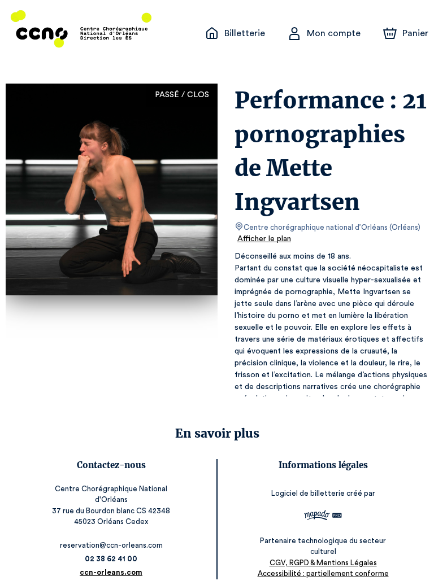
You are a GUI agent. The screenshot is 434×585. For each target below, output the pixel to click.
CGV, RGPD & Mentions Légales (323, 562)
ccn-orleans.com (111, 572)
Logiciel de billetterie (308, 493)
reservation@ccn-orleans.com (111, 545)
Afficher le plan (264, 239)
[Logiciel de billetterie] (322, 516)
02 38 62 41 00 (111, 558)
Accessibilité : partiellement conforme (323, 573)
